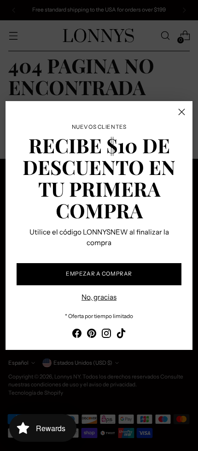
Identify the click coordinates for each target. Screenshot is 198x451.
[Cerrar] (182, 112)
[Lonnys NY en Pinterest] (91, 335)
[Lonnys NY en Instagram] (106, 335)
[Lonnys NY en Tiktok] (121, 335)
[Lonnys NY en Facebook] (76, 335)
